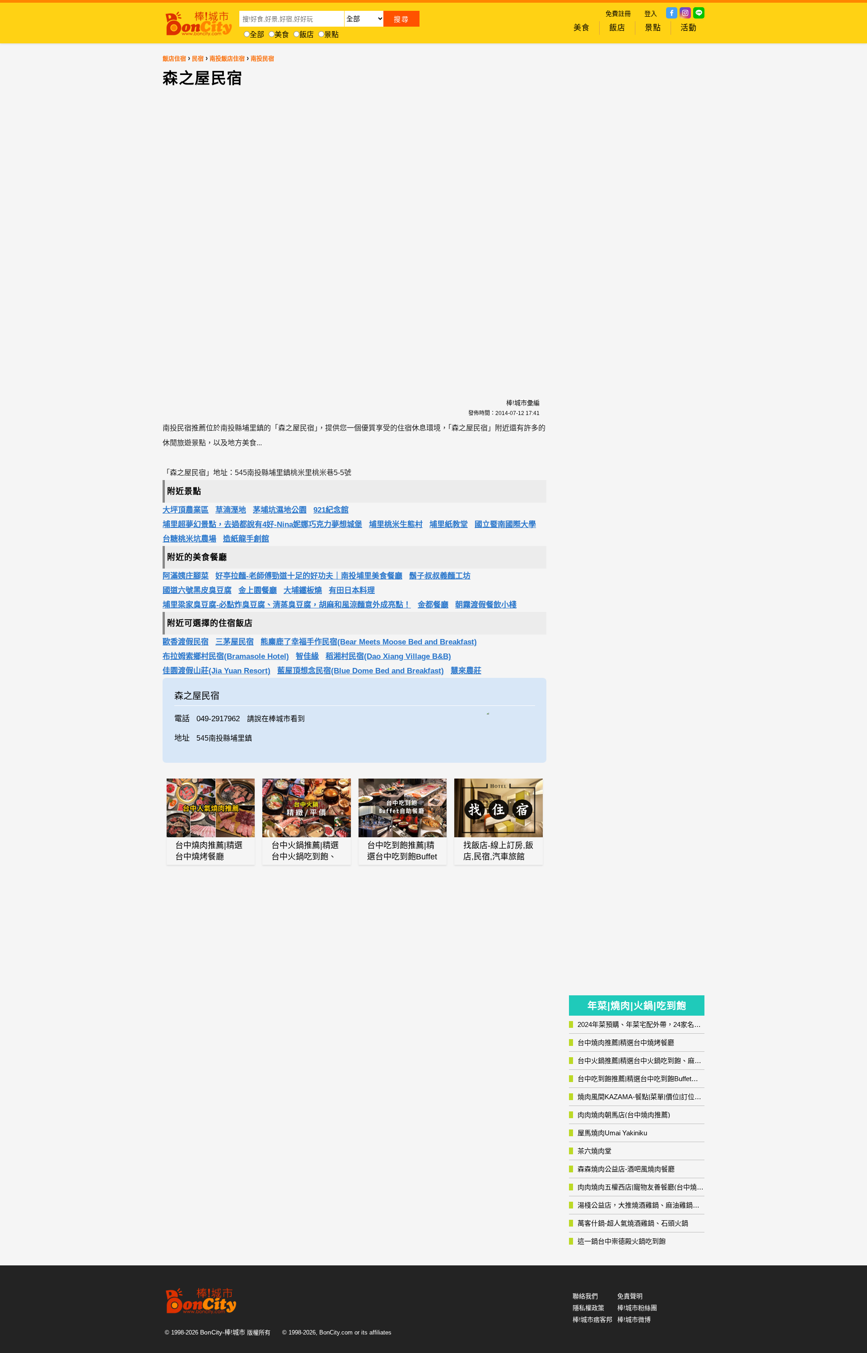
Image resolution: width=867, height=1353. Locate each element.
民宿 (198, 58)
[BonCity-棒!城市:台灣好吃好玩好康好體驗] (199, 21)
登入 (650, 13)
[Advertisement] (277, 237)
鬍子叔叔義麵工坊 (440, 576)
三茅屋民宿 (234, 642)
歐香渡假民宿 (186, 642)
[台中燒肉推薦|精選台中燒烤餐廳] (211, 808)
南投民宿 (262, 58)
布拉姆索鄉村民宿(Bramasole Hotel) (226, 656)
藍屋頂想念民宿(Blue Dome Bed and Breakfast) (360, 671)
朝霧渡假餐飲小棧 (486, 605)
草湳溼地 (230, 510)
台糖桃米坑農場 (189, 539)
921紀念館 (331, 510)
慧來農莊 (466, 671)
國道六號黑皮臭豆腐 (197, 590)
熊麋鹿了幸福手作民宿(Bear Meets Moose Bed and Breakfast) (369, 642)
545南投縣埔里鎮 (224, 738)
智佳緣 (307, 656)
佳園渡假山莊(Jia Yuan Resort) (216, 671)
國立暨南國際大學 (505, 524)
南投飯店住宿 (227, 58)
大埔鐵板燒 (303, 590)
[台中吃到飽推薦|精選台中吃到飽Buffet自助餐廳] (403, 808)
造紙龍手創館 (246, 539)
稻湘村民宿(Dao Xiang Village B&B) (388, 656)
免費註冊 (618, 13)
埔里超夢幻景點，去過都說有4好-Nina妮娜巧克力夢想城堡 (262, 524)
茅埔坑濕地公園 (280, 510)
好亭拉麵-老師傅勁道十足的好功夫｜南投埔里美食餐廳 (308, 576)
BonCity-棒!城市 (222, 1332)
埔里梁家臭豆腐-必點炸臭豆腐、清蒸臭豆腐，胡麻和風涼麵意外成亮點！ (287, 605)
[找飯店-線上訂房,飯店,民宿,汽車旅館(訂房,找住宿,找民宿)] (498, 808)
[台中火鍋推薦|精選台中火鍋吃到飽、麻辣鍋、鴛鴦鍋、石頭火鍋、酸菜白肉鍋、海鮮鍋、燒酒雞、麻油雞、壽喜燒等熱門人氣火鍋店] (306, 808)
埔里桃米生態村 (396, 524)
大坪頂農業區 (186, 510)
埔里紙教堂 (448, 524)
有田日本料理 (352, 590)
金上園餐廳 (257, 590)
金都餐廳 (433, 605)
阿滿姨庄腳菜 (186, 576)
